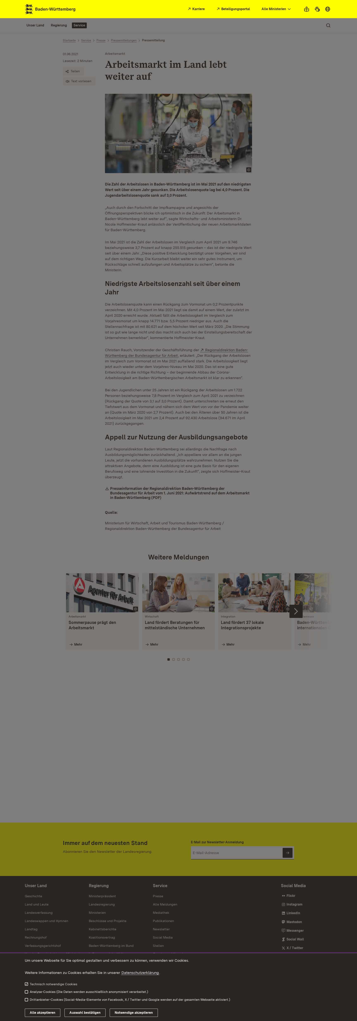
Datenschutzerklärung (140, 972)
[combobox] (276, 9)
